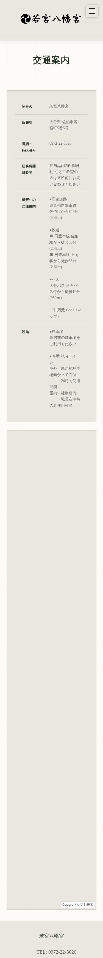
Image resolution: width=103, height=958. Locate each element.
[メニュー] (92, 11)
